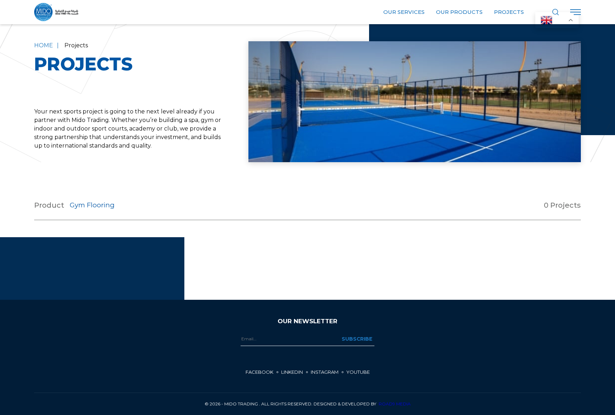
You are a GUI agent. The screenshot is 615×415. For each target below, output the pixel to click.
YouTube (358, 372)
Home (43, 45)
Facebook (259, 372)
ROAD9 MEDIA (395, 403)
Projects (509, 12)
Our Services (404, 12)
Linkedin (292, 372)
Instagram (324, 372)
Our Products (459, 12)
